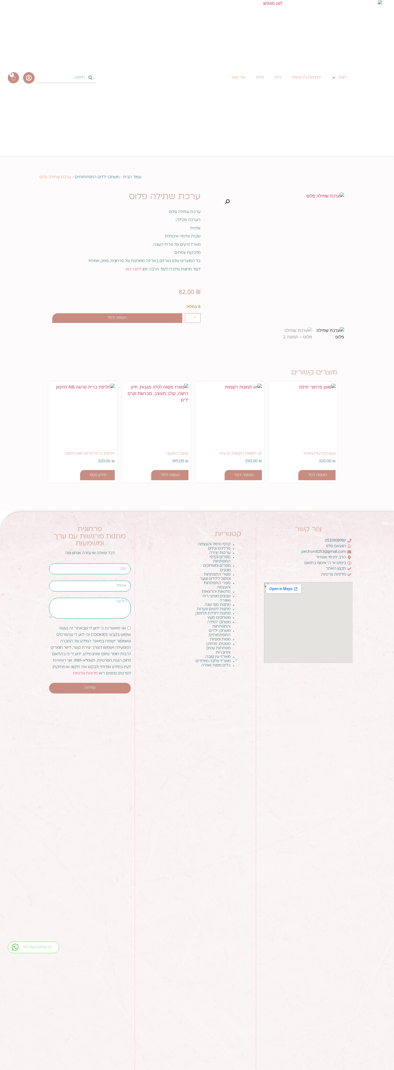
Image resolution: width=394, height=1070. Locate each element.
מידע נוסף (98, 475)
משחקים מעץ (219, 618)
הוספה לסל (117, 318)
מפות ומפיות (220, 639)
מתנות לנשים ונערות (214, 609)
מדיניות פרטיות (86, 673)
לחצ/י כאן (134, 269)
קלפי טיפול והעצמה (214, 544)
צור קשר (238, 77)
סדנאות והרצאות (306, 77)
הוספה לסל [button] (317, 475)
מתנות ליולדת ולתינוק (213, 613)
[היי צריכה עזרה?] (15, 947)
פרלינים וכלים (219, 548)
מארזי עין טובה (218, 657)
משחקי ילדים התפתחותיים (97, 177)
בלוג (277, 77)
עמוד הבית (132, 177)
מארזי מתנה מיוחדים (213, 661)
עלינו (260, 77)
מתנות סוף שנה (218, 605)
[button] (227, 202)
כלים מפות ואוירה (216, 665)
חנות (342, 77)
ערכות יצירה (220, 553)
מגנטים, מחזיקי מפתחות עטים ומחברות (218, 648)
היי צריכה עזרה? (37, 947)
